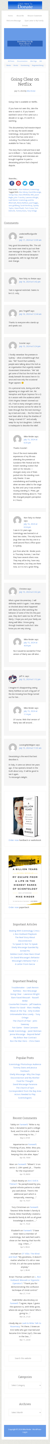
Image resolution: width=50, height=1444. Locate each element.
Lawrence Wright (31, 198)
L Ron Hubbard (23, 189)
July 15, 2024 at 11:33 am (30, 748)
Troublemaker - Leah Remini (24, 987)
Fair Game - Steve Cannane (25, 1027)
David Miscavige (35, 192)
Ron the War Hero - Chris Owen (25, 1041)
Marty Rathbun (22, 203)
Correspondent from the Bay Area (25, 1091)
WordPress (36, 1429)
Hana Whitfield (24, 195)
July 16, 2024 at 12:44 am (30, 314)
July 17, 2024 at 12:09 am (30, 240)
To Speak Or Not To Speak (25, 944)
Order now (14, 840)
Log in (25, 1432)
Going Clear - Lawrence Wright (25, 994)
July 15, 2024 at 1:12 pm (29, 679)
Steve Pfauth (19, 208)
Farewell (24, 1124)
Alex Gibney (23, 192)
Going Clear (13, 195)
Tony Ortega (32, 211)
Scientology (34, 189)
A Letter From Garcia (25, 964)
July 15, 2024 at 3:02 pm (29, 592)
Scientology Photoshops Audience (25, 1064)
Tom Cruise (29, 208)
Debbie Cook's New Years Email (25, 954)
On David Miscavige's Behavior (25, 957)
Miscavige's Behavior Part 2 (25, 961)
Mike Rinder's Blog (25, 43)
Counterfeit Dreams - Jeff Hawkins (25, 1004)
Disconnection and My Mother (25, 1078)
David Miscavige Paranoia (25, 1084)
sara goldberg (14, 205)
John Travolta (19, 198)
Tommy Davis (21, 211)
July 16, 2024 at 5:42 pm (29, 282)
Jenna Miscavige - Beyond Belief (25, 1034)
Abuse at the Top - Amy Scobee (25, 1011)
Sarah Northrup (26, 205)
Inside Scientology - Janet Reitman (25, 1031)
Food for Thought (25, 1081)
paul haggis (33, 203)
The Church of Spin (25, 1088)
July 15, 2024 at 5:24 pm (29, 346)
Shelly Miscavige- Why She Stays (25, 1074)
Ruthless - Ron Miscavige (25, 991)
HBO (32, 195)
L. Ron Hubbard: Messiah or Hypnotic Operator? (25, 1280)
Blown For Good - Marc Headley (25, 1007)
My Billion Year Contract (25, 1037)
